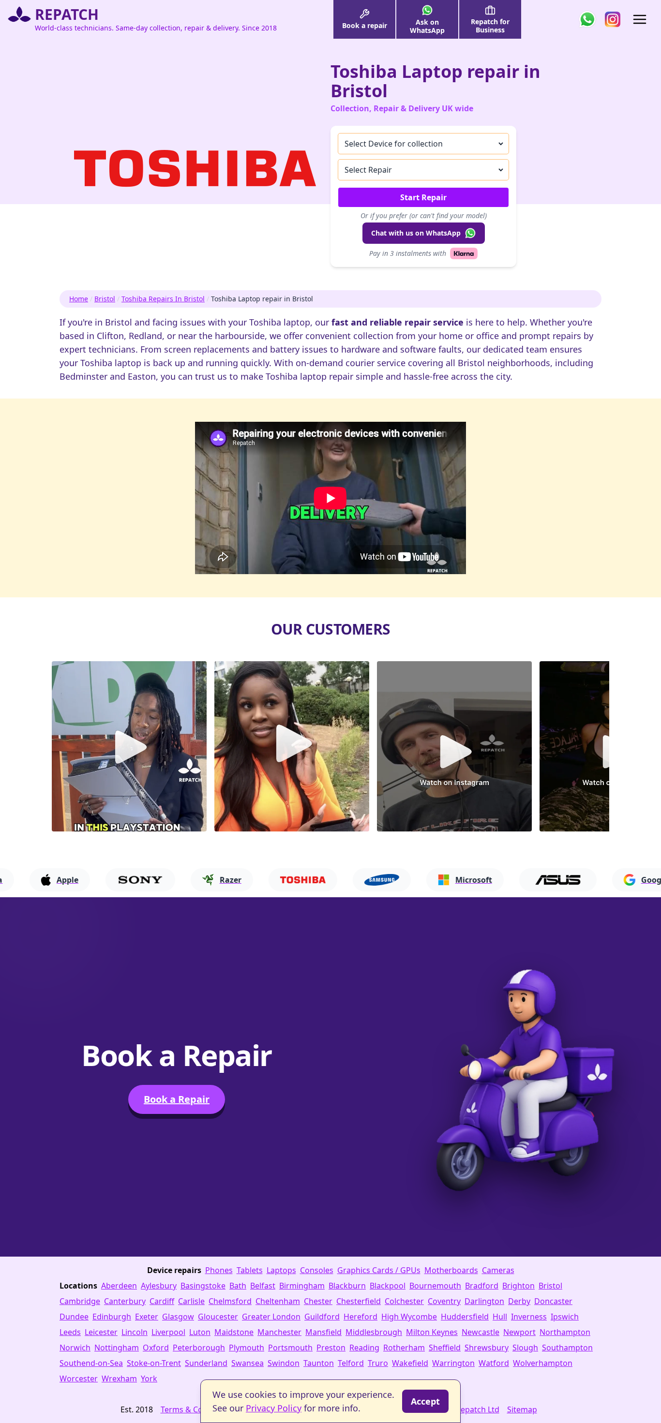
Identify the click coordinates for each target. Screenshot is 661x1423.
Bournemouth (435, 1285)
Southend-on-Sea (91, 1363)
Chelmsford (230, 1301)
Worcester (79, 1378)
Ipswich (565, 1316)
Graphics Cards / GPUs (379, 1270)
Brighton (518, 1285)
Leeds (70, 1332)
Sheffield (445, 1347)
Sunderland (206, 1363)
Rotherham (404, 1347)
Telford (351, 1363)
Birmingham (302, 1285)
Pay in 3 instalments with (407, 253)
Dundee (74, 1316)
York (149, 1378)
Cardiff (162, 1301)
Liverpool (168, 1332)
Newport (519, 1332)
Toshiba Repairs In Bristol (163, 298)
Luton (199, 1332)
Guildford (322, 1316)
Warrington (453, 1363)
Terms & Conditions (197, 1409)
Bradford (481, 1285)
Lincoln (134, 1332)
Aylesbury (159, 1285)
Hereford (360, 1316)
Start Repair (423, 197)
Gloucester (218, 1316)
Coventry (444, 1301)
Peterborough (199, 1347)
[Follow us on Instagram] (612, 19)
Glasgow (178, 1316)
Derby (519, 1301)
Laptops (281, 1270)
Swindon (284, 1363)
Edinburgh (111, 1316)
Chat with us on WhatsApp (416, 232)
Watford (494, 1363)
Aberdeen (119, 1285)
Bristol (104, 298)
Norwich (75, 1347)
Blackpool (388, 1285)
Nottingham (116, 1347)
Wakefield (410, 1363)
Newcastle (480, 1332)
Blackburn (347, 1285)
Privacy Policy (273, 1408)
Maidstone (234, 1332)
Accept (425, 1401)
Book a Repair (177, 1099)
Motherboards (451, 1270)
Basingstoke (202, 1285)
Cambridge (80, 1301)
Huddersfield (465, 1316)
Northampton (565, 1332)
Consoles (316, 1270)
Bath (237, 1285)
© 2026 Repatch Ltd (463, 1409)
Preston (331, 1347)
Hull (500, 1316)
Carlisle (191, 1301)
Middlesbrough (374, 1332)
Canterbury (125, 1301)
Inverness (529, 1316)
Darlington (484, 1301)
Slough (525, 1347)
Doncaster (553, 1301)
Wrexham (119, 1378)
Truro (378, 1363)
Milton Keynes (432, 1332)
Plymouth (246, 1347)
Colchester (404, 1301)
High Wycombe (409, 1316)
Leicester (101, 1332)
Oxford (156, 1347)
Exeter (146, 1316)
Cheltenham (277, 1301)
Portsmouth (290, 1347)
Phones (219, 1270)
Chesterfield (358, 1301)
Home (78, 298)
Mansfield (323, 1332)
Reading (364, 1347)
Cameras (498, 1270)
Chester (318, 1301)
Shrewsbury (487, 1347)
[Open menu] (639, 19)
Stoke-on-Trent (154, 1363)
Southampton (567, 1347)
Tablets (250, 1270)
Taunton (318, 1363)
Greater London (271, 1316)
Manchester (279, 1332)
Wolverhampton (542, 1363)
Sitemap (522, 1409)
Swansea (247, 1363)
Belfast (262, 1285)
